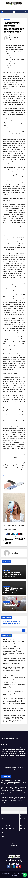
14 (17, 822)
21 (17, 825)
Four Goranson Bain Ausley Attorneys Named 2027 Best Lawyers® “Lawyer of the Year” (14, 677)
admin (12, 35)
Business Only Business (14, 6)
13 (13, 822)
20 (13, 825)
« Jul (2, 836)
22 (21, 825)
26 (10, 829)
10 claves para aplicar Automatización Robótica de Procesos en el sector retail (9, 540)
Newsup (22, 873)
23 (24, 825)
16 (24, 822)
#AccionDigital (13, 40)
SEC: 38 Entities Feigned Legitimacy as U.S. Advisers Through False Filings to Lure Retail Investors (14, 669)
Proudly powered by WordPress (9, 873)
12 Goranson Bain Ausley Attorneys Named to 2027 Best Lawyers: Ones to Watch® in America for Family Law (13, 708)
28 (17, 829)
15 (20, 822)
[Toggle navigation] (14, 12)
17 (2, 825)
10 (2, 822)
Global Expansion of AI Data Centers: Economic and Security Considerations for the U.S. (13, 641)
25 (6, 829)
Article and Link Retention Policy (10, 738)
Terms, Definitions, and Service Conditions (12, 735)
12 (9, 822)
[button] (25, 12)
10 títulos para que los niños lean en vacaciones (18, 538)
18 (6, 825)
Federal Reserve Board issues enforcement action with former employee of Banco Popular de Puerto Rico (14, 684)
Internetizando (14, 769)
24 (2, 829)
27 (13, 829)
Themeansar (14, 875)
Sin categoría (7, 19)
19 (9, 825)
